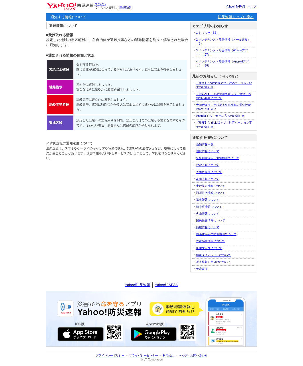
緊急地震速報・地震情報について (217, 158)
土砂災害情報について (210, 186)
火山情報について (207, 213)
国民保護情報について (210, 220)
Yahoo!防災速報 (137, 285)
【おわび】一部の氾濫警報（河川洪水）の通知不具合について (223, 96)
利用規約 (168, 355)
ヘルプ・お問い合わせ (193, 355)
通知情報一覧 (204, 144)
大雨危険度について (209, 172)
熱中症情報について (209, 206)
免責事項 (202, 268)
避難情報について (207, 151)
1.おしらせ (207, 32)
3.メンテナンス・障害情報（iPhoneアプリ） (222, 52)
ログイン (100, 4)
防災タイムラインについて (213, 255)
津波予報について (207, 165)
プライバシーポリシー (110, 355)
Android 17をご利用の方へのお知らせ (220, 115)
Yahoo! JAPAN (235, 6)
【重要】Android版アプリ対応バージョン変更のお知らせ (224, 85)
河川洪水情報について (210, 192)
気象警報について (207, 199)
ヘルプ (252, 6)
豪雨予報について (207, 179)
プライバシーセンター (143, 355)
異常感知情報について (210, 241)
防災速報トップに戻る (236, 17)
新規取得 (125, 7)
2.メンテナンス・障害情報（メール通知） (223, 41)
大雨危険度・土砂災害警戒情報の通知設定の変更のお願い (223, 107)
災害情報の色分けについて (213, 262)
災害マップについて (209, 248)
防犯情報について (207, 227)
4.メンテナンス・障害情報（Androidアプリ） (222, 63)
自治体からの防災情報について (216, 234)
